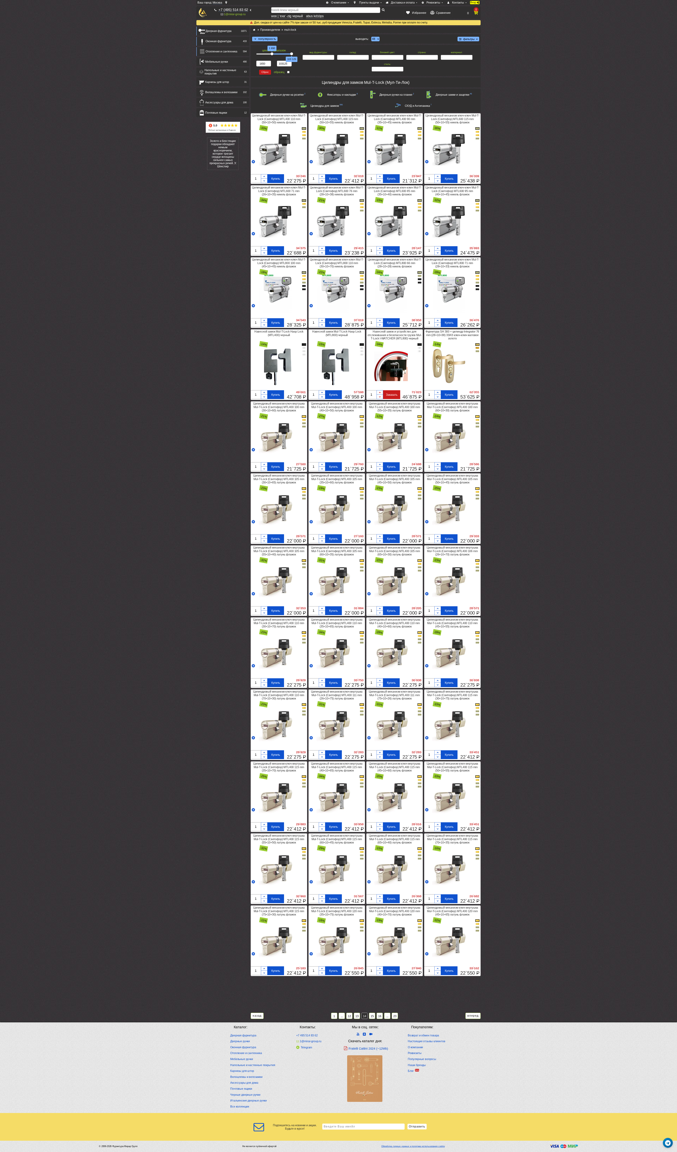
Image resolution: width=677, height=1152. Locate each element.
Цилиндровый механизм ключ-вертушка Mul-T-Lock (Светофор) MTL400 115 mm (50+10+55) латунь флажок (452, 767)
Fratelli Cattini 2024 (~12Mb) (368, 1048)
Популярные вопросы (422, 1059)
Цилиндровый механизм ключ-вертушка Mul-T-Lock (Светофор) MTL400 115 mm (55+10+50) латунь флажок (279, 839)
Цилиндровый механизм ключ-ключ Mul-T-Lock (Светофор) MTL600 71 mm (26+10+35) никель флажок (279, 191)
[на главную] (203, 12)
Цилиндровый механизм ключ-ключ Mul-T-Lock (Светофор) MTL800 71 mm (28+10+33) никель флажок (452, 263)
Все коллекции (239, 1106)
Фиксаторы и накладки (341, 94)
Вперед (473, 1015)
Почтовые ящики (216, 112)
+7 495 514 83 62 (307, 1035)
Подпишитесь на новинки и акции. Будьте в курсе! (295, 1127)
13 (357, 1016)
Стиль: (387, 64)
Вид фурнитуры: (318, 52)
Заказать (391, 394)
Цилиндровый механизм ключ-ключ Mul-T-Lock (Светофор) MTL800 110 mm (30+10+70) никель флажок (337, 263)
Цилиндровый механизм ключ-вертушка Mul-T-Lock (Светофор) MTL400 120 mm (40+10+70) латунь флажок (394, 911)
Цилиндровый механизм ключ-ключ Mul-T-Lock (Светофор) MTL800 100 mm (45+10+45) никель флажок (279, 263)
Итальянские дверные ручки (248, 1100)
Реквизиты (415, 1053)
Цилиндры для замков (324, 105)
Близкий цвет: (387, 52)
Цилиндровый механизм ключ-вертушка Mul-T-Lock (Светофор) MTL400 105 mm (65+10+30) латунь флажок (394, 551)
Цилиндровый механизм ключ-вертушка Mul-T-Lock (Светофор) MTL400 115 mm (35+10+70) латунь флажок (279, 767)
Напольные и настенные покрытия (220, 72)
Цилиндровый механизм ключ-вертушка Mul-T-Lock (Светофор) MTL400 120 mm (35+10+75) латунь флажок (337, 911)
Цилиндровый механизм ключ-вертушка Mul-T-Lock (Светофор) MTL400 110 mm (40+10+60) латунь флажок (394, 623)
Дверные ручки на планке (395, 94)
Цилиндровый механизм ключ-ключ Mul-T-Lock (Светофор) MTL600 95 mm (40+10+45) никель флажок (452, 191)
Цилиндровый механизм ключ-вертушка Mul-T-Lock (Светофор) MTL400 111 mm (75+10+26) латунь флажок (394, 695)
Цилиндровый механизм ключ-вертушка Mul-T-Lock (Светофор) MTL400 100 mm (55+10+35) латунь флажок (394, 407)
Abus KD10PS (315, 16)
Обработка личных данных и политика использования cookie (413, 1146)
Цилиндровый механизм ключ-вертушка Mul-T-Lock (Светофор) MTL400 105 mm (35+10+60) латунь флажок (337, 479)
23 (395, 1016)
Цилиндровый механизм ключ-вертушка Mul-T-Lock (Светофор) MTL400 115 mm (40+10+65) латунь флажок (337, 767)
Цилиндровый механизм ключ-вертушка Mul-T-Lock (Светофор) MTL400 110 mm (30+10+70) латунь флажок (279, 623)
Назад (257, 1015)
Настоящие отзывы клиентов (426, 1041)
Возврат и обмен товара (423, 1035)
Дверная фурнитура (218, 30)
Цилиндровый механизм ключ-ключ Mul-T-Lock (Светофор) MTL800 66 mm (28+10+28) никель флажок (395, 263)
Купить (275, 178)
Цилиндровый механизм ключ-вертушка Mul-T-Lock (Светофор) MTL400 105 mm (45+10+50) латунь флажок (394, 479)
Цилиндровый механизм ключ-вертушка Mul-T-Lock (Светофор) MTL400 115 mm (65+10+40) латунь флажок (394, 839)
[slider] (272, 53)
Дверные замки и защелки (452, 94)
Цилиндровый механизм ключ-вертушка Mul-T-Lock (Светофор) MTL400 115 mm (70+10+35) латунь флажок (452, 839)
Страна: (422, 52)
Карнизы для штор (217, 81)
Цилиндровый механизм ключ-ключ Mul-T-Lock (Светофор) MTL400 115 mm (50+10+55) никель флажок (337, 119)
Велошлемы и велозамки (221, 92)
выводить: (362, 38)
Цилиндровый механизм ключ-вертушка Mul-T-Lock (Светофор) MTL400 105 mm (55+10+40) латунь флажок (279, 551)
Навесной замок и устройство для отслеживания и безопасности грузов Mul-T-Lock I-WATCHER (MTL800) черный (395, 335)
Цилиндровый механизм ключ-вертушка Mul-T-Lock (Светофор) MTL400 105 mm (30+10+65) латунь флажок (279, 479)
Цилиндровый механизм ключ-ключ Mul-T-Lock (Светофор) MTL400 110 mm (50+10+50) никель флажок (279, 119)
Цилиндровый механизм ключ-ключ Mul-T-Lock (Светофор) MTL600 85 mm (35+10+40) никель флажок (395, 191)
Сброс (265, 72)
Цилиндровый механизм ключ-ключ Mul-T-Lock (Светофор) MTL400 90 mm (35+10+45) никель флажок (395, 119)
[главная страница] (254, 29)
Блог (411, 1070)
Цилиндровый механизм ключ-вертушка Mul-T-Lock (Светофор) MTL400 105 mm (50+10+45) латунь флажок (452, 479)
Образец (279, 72)
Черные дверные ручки (245, 1094)
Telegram (306, 1047)
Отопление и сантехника (221, 51)
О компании (415, 1047)
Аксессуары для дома (219, 102)
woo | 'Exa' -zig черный (287, 16)
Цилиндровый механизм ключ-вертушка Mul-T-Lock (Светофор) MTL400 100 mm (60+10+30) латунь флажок (452, 407)
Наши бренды (417, 1065)
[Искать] (383, 10)
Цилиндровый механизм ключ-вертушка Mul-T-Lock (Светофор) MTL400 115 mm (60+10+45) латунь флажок (337, 839)
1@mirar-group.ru (234, 14)
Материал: (457, 52)
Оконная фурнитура (218, 41)
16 (379, 1016)
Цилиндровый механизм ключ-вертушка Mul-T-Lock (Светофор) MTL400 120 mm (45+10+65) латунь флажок (452, 911)
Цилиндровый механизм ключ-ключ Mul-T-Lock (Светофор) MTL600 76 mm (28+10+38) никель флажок (337, 191)
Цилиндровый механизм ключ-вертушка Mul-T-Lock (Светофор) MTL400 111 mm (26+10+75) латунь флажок (337, 695)
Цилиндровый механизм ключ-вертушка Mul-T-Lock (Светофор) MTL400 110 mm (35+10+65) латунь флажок (337, 623)
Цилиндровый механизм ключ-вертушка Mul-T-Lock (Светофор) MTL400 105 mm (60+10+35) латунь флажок (337, 551)
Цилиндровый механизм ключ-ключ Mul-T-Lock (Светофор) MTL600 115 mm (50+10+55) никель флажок (452, 119)
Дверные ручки (240, 1041)
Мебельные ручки (216, 61)
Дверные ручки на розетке (287, 94)
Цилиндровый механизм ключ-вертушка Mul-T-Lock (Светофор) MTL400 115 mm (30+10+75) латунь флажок (452, 695)
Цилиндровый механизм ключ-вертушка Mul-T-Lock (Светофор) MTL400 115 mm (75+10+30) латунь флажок (279, 911)
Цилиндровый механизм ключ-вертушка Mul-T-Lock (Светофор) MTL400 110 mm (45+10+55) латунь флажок (452, 623)
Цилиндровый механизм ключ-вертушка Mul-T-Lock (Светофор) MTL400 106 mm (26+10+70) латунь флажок (452, 551)
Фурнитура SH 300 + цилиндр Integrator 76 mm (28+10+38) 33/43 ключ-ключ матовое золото (452, 335)
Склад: (352, 52)
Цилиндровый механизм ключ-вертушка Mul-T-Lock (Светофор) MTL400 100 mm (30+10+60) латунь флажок (279, 407)
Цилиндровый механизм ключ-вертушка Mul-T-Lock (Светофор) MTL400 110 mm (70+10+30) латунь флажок (279, 695)
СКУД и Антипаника (417, 105)
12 (349, 1016)
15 (372, 1016)
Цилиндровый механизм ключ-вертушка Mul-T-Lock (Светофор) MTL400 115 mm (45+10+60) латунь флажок (394, 767)
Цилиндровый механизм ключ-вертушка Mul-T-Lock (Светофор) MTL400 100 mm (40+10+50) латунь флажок (337, 407)
